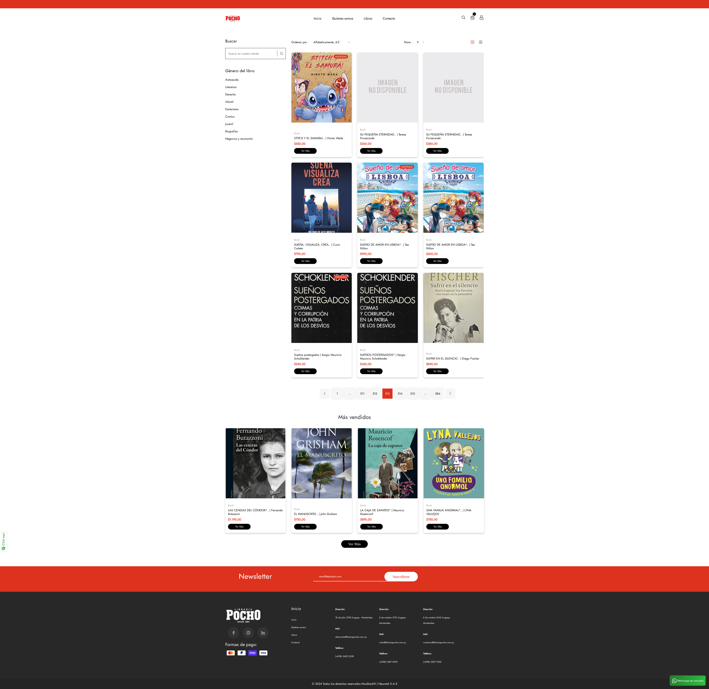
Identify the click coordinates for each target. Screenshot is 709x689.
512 (375, 393)
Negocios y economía (239, 139)
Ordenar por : (300, 42)
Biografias (231, 131)
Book (231, 505)
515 (412, 393)
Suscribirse (401, 577)
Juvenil (229, 124)
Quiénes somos (342, 18)
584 (437, 393)
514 (400, 393)
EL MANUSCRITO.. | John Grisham (315, 514)
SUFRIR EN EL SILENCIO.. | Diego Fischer (452, 358)
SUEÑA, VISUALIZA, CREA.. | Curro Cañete (317, 246)
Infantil (229, 102)
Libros (368, 18)
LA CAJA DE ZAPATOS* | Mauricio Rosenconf (382, 512)
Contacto (389, 18)
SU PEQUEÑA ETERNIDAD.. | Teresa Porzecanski (383, 136)
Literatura (231, 87)
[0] (472, 18)
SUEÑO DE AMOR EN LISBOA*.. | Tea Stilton (384, 246)
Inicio (317, 18)
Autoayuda (232, 80)
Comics (229, 116)
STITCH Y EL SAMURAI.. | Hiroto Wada (318, 138)
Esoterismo (232, 109)
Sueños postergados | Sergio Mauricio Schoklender (318, 357)
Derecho (230, 94)
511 (362, 393)
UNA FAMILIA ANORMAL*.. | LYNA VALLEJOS (448, 512)
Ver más (305, 151)
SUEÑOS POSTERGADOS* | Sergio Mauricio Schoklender (382, 357)
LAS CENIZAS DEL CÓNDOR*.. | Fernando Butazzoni (255, 512)
